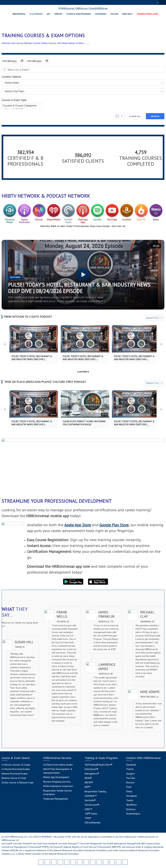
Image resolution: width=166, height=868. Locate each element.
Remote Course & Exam (14, 778)
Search (155, 116)
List (118, 116)
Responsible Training (95, 791)
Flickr (129, 786)
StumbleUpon (133, 813)
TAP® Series (91, 813)
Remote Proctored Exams (15, 773)
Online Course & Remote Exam (18, 782)
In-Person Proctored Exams (16, 769)
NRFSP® (89, 782)
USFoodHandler (93, 822)
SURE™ (88, 809)
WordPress (131, 804)
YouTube (130, 778)
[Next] (161, 344)
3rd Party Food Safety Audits (58, 764)
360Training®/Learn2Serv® (98, 764)
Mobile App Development (56, 777)
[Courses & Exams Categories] (21, 105)
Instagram (131, 795)
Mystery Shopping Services (57, 781)
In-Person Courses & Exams (16, 764)
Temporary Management (55, 798)
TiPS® (88, 818)
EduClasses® (91, 769)
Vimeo (129, 791)
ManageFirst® (92, 773)
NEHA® (88, 778)
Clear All (135, 116)
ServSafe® (90, 800)
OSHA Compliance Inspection (58, 786)
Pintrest (130, 782)
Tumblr (129, 800)
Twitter (130, 769)
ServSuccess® (92, 804)
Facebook (131, 764)
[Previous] (5, 344)
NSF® (87, 786)
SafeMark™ (91, 795)
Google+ (130, 773)
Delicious (131, 809)
